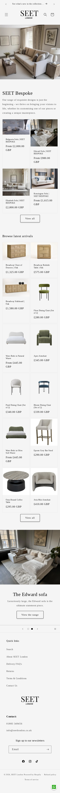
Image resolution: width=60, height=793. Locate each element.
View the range (30, 614)
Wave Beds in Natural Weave (15, 357)
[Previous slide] (22, 628)
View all (30, 218)
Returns (10, 671)
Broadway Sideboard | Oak (15, 302)
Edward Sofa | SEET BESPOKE (42, 152)
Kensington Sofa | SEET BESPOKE (41, 195)
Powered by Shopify (32, 774)
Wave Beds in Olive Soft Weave (14, 451)
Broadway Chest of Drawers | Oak (14, 266)
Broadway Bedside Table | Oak (42, 266)
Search (9, 649)
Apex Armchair (40, 356)
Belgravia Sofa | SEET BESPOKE (15, 140)
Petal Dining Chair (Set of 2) (16, 406)
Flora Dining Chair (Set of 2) (44, 311)
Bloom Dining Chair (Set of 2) (42, 406)
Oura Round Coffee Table (14, 501)
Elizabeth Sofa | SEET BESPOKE (15, 201)
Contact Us (11, 685)
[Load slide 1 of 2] (28, 629)
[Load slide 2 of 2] (32, 629)
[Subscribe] (47, 749)
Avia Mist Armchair (42, 500)
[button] (6, 14)
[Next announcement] (54, 4)
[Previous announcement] (5, 4)
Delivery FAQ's (14, 664)
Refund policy (50, 774)
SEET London (17, 774)
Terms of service (32, 779)
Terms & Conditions (16, 678)
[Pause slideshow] (56, 628)
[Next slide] (37, 628)
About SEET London (17, 657)
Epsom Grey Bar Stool (43, 450)
